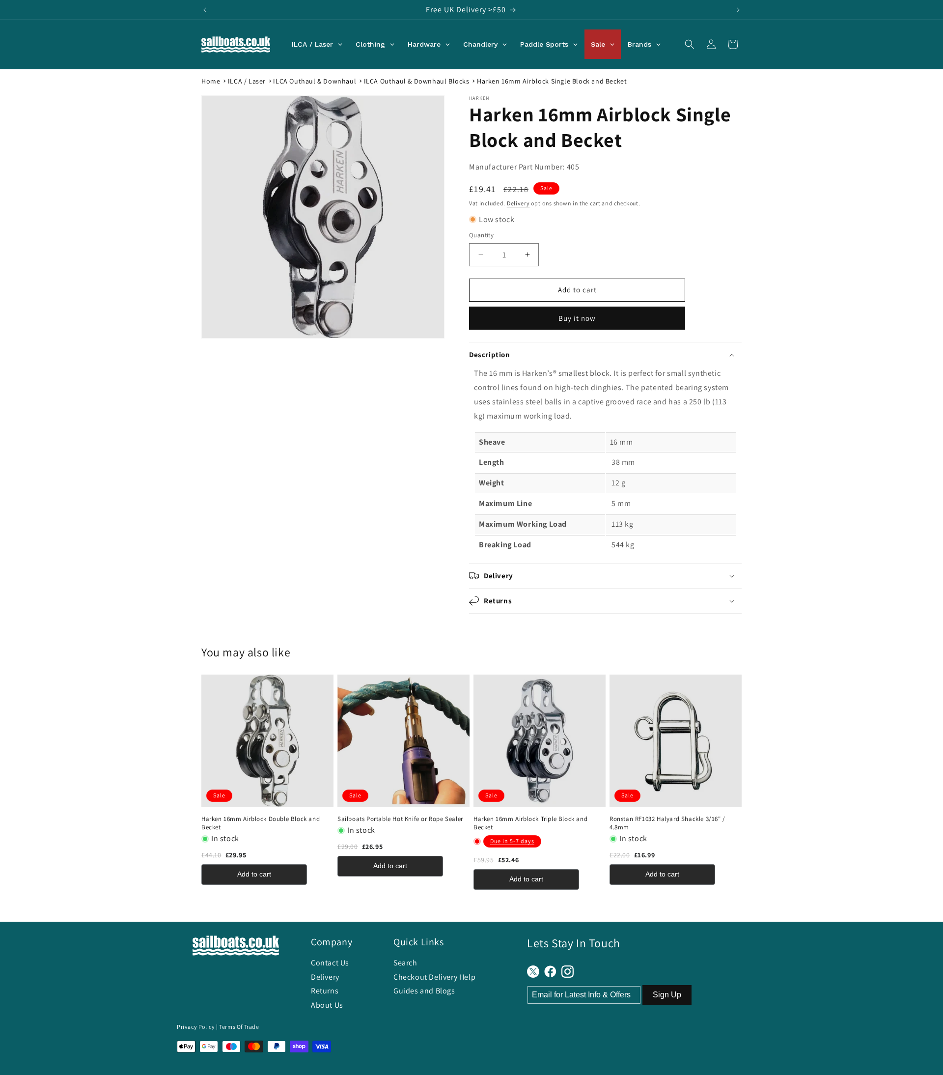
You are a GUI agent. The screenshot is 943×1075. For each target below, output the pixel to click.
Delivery (518, 203)
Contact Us (330, 963)
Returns (324, 991)
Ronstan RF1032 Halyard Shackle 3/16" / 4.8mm (667, 823)
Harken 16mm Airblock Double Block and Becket (260, 823)
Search (405, 963)
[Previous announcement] (205, 9)
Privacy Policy (196, 1026)
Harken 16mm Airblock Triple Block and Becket (530, 823)
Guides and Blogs (424, 991)
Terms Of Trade (239, 1026)
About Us (327, 1005)
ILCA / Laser (247, 81)
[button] (689, 44)
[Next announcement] (738, 9)
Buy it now (577, 318)
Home (210, 81)
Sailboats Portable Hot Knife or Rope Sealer (400, 819)
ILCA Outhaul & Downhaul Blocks (417, 81)
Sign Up (667, 994)
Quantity (481, 235)
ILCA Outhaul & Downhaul (314, 81)
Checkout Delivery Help (434, 977)
